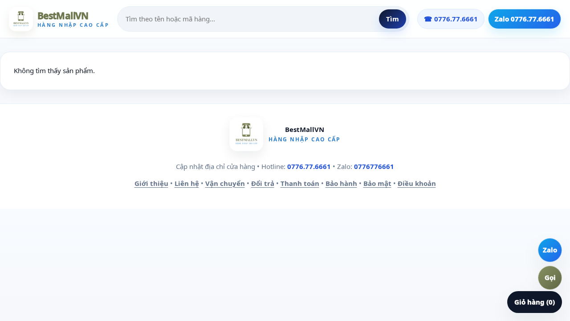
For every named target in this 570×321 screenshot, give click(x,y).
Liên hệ (187, 183)
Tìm (392, 18)
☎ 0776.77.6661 (451, 18)
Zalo (550, 249)
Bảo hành (341, 183)
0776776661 (374, 166)
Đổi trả (262, 183)
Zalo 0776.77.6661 (524, 18)
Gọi (550, 277)
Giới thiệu (151, 183)
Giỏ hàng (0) (534, 301)
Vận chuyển (225, 183)
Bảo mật (377, 183)
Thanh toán (300, 183)
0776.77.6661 (309, 166)
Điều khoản (417, 183)
